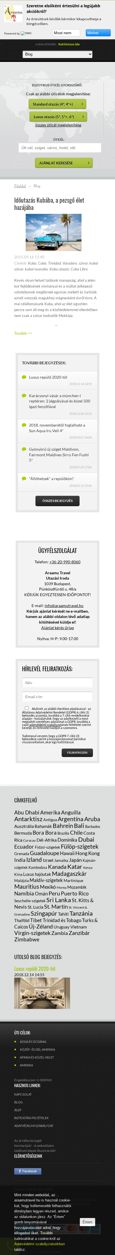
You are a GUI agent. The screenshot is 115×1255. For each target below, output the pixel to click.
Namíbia (24, 893)
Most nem (62, 33)
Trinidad (54, 263)
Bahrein (63, 825)
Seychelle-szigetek (29, 900)
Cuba (42, 263)
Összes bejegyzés (57, 501)
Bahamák (43, 826)
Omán (41, 894)
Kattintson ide (69, 44)
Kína (18, 874)
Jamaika (61, 860)
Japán (75, 860)
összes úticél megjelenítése (58, 124)
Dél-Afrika (47, 839)
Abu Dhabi (26, 812)
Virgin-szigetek (32, 932)
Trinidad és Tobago (62, 920)
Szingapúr (44, 913)
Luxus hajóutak (37, 874)
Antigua (50, 819)
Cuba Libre (79, 269)
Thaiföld (21, 920)
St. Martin (56, 906)
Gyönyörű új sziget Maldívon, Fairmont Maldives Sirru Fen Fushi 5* (59, 454)
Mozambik (77, 887)
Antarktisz (28, 819)
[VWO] (26, 33)
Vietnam (78, 926)
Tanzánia (81, 913)
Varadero (70, 263)
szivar (83, 263)
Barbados (92, 826)
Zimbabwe (26, 939)
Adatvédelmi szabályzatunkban (39, 1244)
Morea (61, 887)
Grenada (21, 853)
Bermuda (23, 832)
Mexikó (48, 887)
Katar (74, 866)
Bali (79, 825)
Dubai (86, 839)
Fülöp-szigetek (80, 846)
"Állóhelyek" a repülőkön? (51, 478)
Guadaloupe (44, 852)
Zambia (59, 933)
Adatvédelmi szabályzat (33, 1125)
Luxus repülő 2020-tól (48, 377)
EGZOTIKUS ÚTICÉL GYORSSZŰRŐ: (57, 85)
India (19, 860)
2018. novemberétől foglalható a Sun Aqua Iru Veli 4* (57, 428)
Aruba (92, 818)
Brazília (63, 833)
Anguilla (71, 812)
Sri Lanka (58, 900)
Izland (34, 859)
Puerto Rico (75, 893)
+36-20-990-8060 (64, 561)
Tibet (36, 920)
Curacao (29, 840)
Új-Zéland (41, 926)
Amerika (50, 812)
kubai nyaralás (36, 269)
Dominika (67, 840)
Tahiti (63, 913)
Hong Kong (87, 853)
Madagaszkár (69, 873)
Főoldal (20, 186)
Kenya (87, 867)
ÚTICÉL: (58, 139)
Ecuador (24, 846)
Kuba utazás (59, 269)
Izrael (48, 860)
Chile (76, 832)
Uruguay (62, 926)
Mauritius (26, 886)
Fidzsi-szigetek (47, 847)
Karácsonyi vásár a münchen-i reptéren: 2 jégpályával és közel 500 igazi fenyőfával (59, 401)
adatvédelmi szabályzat (45, 724)
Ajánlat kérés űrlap (57, 627)
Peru (54, 893)
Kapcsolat (23, 1094)
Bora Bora (45, 832)
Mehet (93, 33)
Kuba (32, 263)
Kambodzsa (37, 867)
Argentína (70, 818)
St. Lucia (35, 906)
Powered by (12, 33)
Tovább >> (23, 333)
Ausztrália (24, 826)
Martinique (73, 880)
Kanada (57, 866)
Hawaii (67, 853)
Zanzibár (79, 932)
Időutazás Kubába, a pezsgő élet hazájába (49, 203)
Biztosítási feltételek (31, 1118)
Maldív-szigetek (46, 880)
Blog (18, 1102)
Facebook (27, 1171)
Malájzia (21, 880)
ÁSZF (17, 1110)
